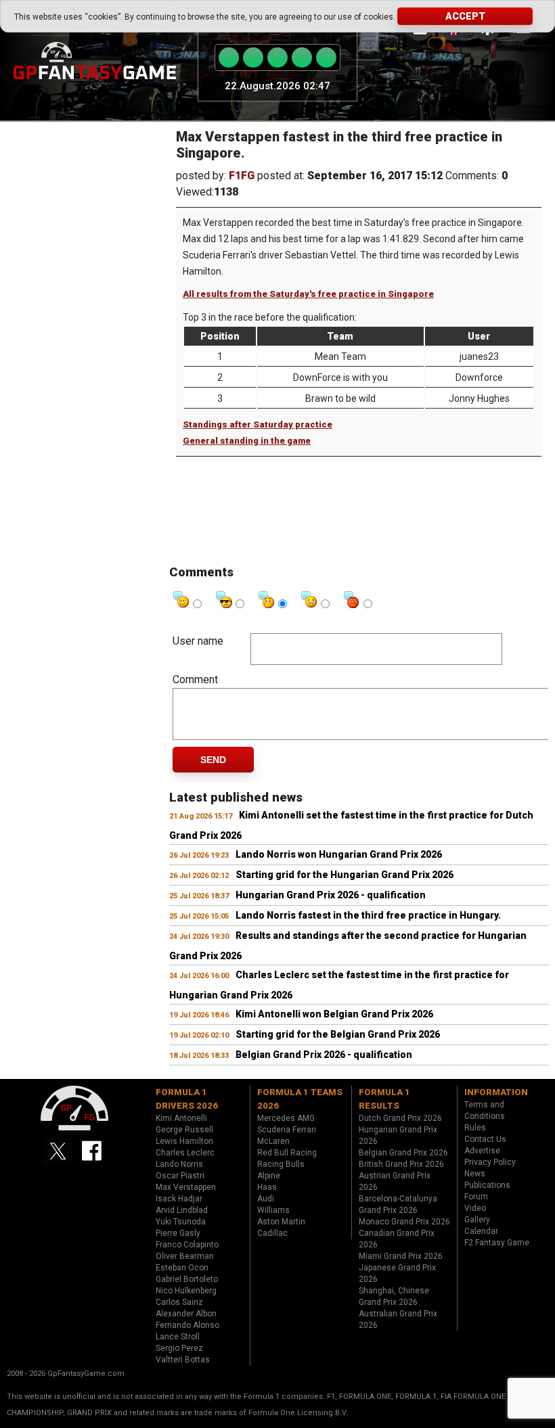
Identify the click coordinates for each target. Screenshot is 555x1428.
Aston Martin (281, 1221)
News (474, 1173)
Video (475, 1208)
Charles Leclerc (185, 1152)
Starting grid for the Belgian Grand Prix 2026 (338, 1034)
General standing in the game (247, 441)
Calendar (481, 1231)
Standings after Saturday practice (257, 424)
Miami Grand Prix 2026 (401, 1256)
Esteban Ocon (182, 1267)
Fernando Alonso (187, 1325)
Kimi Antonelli (181, 1118)
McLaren (273, 1141)
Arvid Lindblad (182, 1210)
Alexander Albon (186, 1313)
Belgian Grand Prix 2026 (403, 1152)
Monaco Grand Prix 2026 (404, 1221)
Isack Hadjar (179, 1198)
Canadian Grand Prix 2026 (397, 1238)
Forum (476, 1196)
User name (198, 641)
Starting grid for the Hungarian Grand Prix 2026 (344, 874)
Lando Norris (179, 1164)
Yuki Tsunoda (181, 1221)
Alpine (268, 1175)
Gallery (477, 1219)
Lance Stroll (178, 1336)
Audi (265, 1198)
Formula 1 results (384, 1099)
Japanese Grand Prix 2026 (397, 1273)
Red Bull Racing (287, 1152)
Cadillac (272, 1233)
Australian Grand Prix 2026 (398, 1319)
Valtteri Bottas (183, 1359)
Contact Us (485, 1139)
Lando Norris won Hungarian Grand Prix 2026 (339, 854)
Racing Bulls (281, 1164)
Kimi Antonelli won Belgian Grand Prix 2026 (334, 1014)
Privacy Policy (490, 1162)
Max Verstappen (186, 1187)
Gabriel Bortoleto (187, 1279)
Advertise (482, 1150)
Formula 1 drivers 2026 (187, 1099)
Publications (487, 1185)
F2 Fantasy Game (496, 1242)
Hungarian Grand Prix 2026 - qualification (331, 895)
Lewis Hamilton (184, 1141)
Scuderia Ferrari (286, 1129)
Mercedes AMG (286, 1118)
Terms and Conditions (484, 1110)
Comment (195, 679)
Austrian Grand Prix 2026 (394, 1181)
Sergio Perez (179, 1348)
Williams (273, 1210)
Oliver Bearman (185, 1256)
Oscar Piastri (180, 1175)
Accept (465, 16)
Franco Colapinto (187, 1244)
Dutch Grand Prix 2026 (400, 1118)
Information (496, 1092)
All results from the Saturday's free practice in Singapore (308, 294)
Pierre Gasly (178, 1233)
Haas (267, 1187)
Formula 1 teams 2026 (299, 1099)
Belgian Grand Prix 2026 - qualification (324, 1054)
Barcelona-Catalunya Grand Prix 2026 (398, 1204)
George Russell (184, 1129)
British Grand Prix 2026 (401, 1164)
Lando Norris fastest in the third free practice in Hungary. (368, 915)
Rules (475, 1127)
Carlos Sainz (179, 1302)
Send (213, 759)
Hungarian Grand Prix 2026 (398, 1135)
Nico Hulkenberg (186, 1290)
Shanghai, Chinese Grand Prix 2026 (394, 1296)
